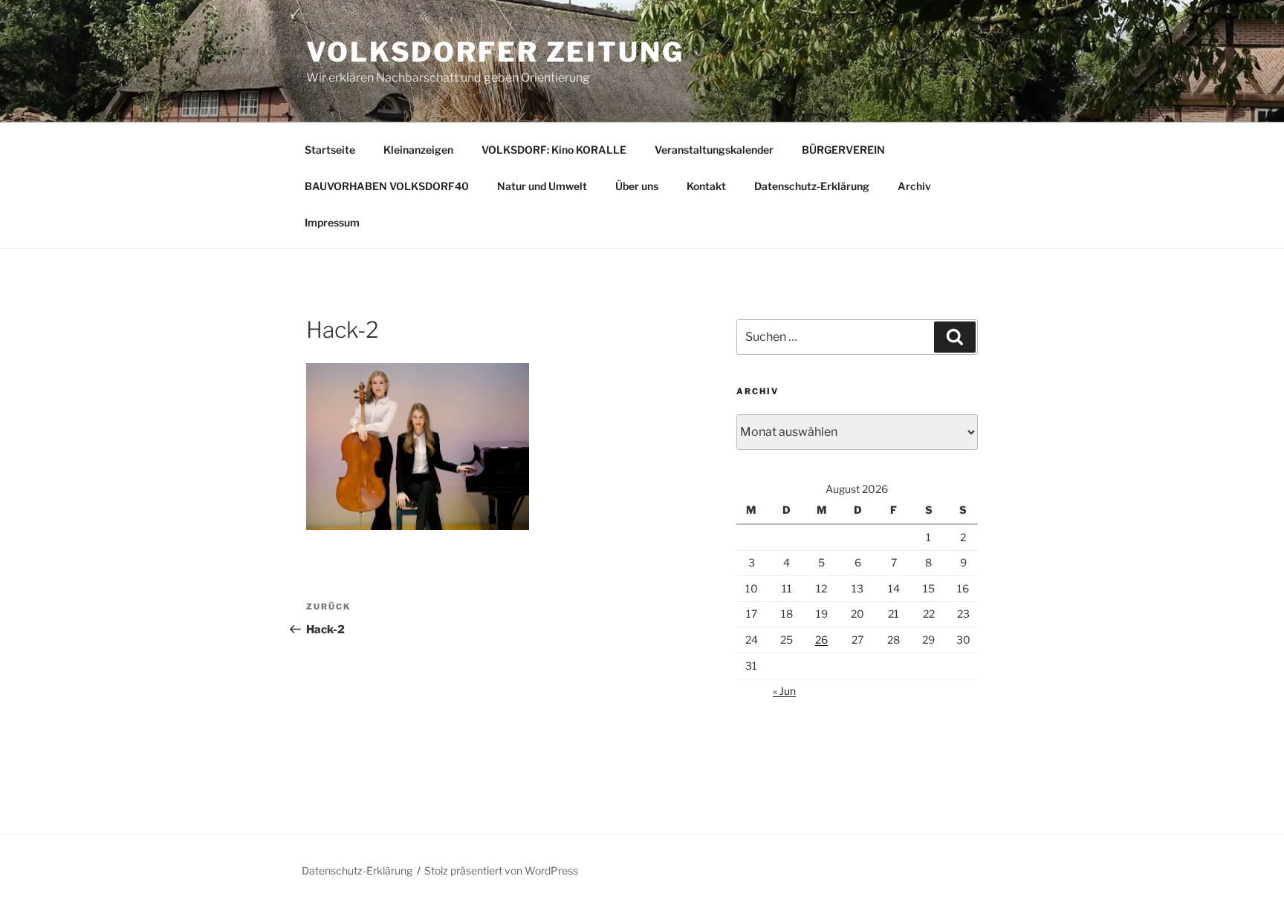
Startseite (330, 149)
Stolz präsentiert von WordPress (501, 870)
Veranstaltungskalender (714, 149)
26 (821, 639)
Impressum (332, 222)
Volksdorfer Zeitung (495, 52)
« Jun (784, 691)
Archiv (914, 186)
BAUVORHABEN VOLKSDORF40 (387, 186)
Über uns (636, 186)
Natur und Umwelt (542, 186)
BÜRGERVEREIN (843, 149)
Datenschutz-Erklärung (811, 186)
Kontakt (706, 186)
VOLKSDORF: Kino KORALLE (554, 149)
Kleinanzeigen (418, 149)
